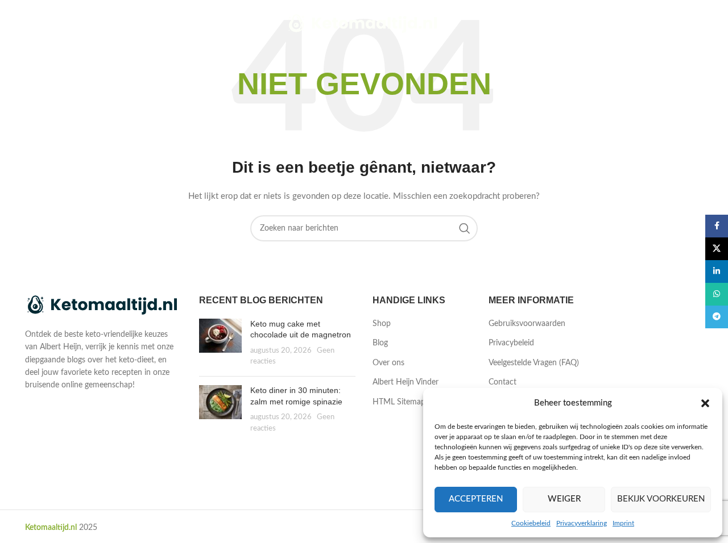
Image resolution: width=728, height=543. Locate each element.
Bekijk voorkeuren (661, 499)
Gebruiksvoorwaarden (527, 324)
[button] (705, 403)
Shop (382, 324)
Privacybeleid (511, 343)
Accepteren (476, 499)
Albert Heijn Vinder (406, 382)
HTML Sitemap (399, 402)
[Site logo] (364, 24)
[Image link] (103, 306)
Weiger (564, 499)
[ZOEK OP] (465, 228)
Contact (502, 382)
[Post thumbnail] (220, 343)
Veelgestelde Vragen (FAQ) (534, 363)
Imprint (623, 523)
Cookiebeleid (531, 523)
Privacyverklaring (581, 523)
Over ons (388, 363)
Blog (380, 343)
